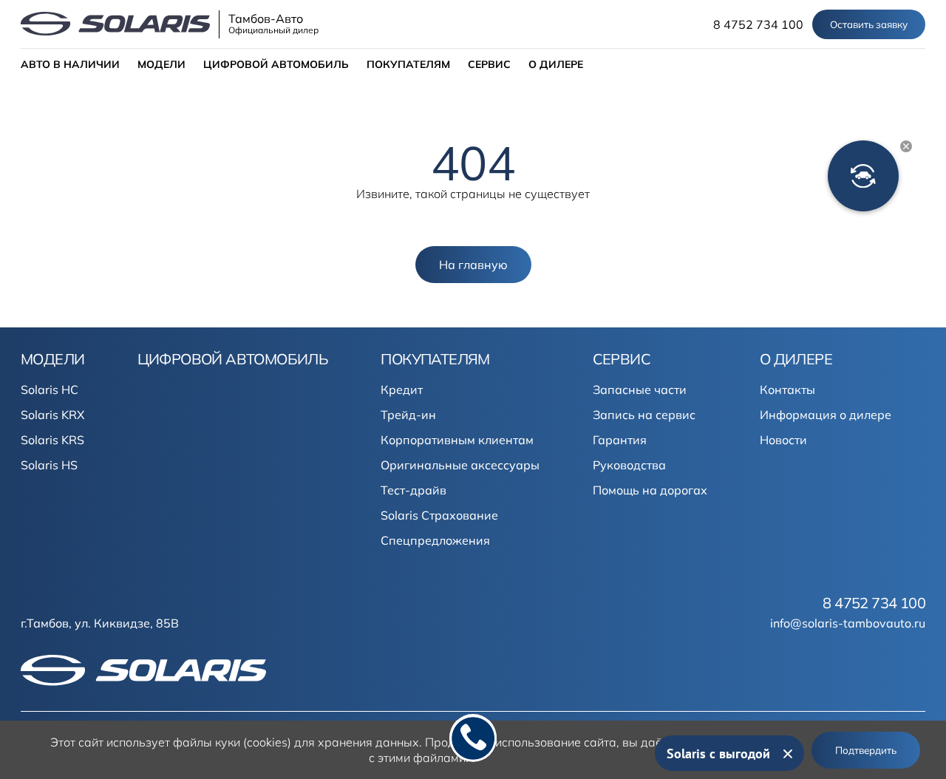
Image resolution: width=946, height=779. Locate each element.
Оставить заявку (869, 24)
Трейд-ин (408, 414)
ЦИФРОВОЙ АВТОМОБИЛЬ (276, 64)
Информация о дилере (825, 414)
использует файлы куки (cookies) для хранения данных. (264, 742)
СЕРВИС (489, 64)
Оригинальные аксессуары (460, 464)
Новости (783, 439)
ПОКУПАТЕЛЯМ (408, 64)
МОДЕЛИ (161, 64)
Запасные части (640, 389)
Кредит (402, 389)
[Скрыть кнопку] (906, 146)
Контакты (787, 389)
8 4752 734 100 (758, 24)
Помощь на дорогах (650, 490)
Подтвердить (865, 750)
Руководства (629, 464)
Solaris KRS (52, 439)
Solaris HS (49, 464)
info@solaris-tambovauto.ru (847, 623)
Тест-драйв (413, 490)
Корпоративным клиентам (457, 439)
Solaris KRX (52, 414)
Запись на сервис (644, 414)
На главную (473, 264)
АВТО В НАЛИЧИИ (70, 64)
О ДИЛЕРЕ (555, 64)
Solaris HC (49, 389)
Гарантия (620, 439)
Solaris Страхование (439, 515)
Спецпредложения (435, 540)
